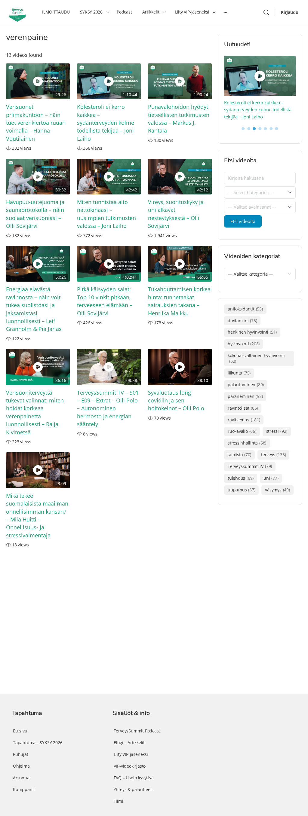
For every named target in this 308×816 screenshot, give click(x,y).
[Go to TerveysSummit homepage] (17, 12)
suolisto (239, 454)
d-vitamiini (242, 320)
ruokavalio (242, 431)
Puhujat (20, 754)
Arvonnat (22, 778)
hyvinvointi (244, 344)
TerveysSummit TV (250, 466)
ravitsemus (244, 420)
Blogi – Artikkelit (129, 742)
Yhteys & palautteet (133, 789)
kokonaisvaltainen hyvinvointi (256, 358)
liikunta (239, 373)
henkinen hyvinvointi (252, 332)
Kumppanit (24, 789)
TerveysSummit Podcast (137, 731)
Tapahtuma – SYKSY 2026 (37, 742)
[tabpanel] (260, 88)
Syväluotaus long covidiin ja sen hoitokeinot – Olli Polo (176, 400)
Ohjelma (21, 766)
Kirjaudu (289, 12)
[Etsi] (266, 12)
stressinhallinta (247, 443)
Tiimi (118, 801)
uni (270, 478)
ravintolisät (243, 408)
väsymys (277, 490)
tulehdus (241, 478)
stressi (276, 431)
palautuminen (246, 384)
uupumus (241, 490)
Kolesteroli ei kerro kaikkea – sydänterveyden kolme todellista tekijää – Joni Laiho (105, 122)
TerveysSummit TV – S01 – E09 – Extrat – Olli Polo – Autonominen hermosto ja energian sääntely (108, 408)
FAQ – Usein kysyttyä (134, 778)
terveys (273, 454)
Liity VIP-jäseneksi (131, 754)
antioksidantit (245, 309)
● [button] (243, 128)
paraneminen (245, 396)
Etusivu (20, 731)
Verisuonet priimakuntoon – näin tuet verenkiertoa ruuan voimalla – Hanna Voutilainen (36, 122)
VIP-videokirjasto (130, 766)
